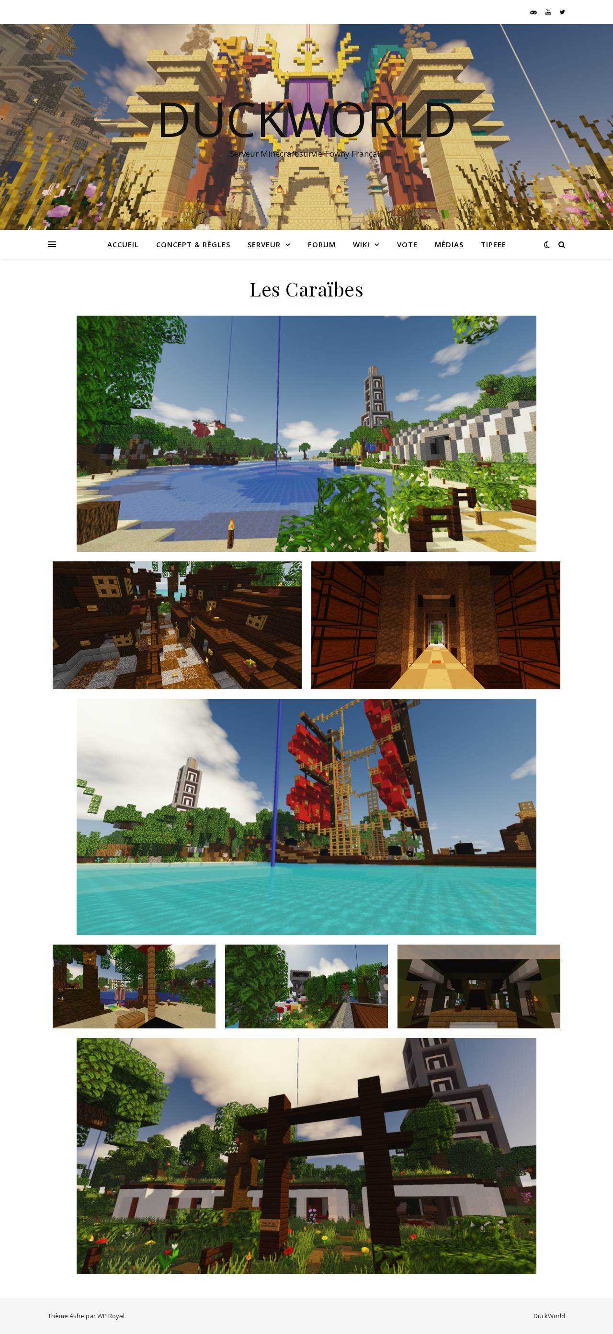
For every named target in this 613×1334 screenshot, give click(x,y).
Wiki (361, 244)
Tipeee (493, 244)
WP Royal (111, 1315)
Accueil (123, 244)
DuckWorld (306, 118)
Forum (322, 244)
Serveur (264, 244)
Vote (407, 244)
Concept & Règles (193, 244)
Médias (449, 244)
